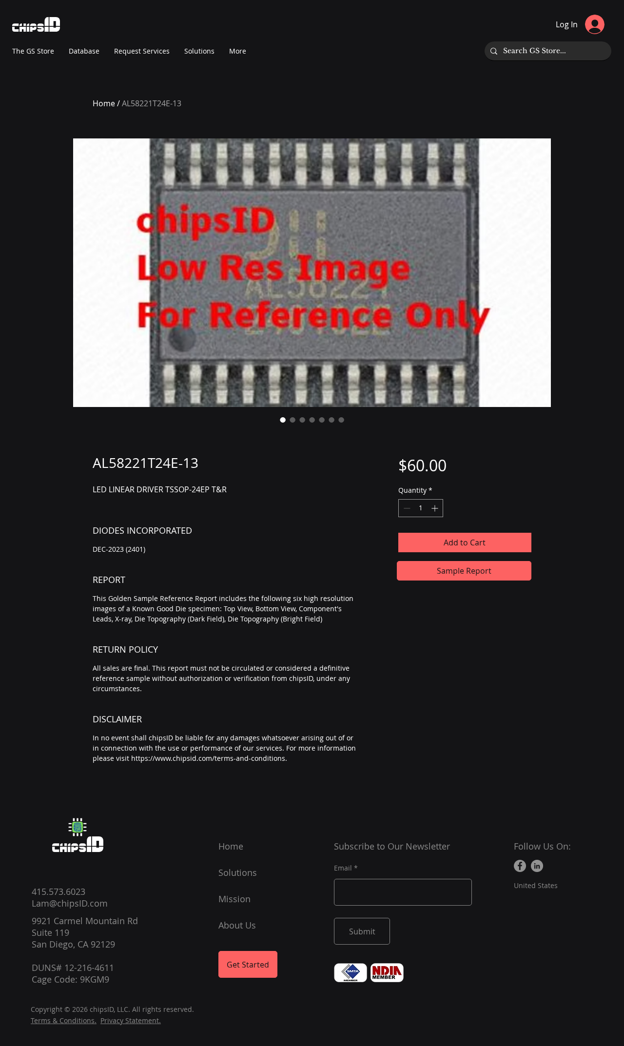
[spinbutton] (420, 508)
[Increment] (435, 508)
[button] (238, 51)
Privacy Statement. (130, 1020)
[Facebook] (520, 866)
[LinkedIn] (537, 866)
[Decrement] (406, 508)
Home (104, 103)
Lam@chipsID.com (70, 903)
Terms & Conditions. (64, 1020)
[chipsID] (77, 827)
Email (343, 868)
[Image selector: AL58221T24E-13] (283, 420)
